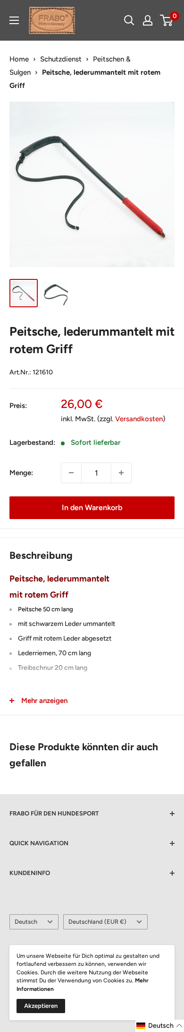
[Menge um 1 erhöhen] (121, 473)
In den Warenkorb (92, 507)
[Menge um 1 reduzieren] (71, 473)
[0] (167, 20)
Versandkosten (139, 419)
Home (19, 59)
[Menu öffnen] (14, 20)
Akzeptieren (41, 1005)
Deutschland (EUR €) (97, 921)
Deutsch (26, 921)
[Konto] (147, 20)
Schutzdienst (61, 59)
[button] (159, 1026)
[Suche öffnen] (129, 20)
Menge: (21, 472)
